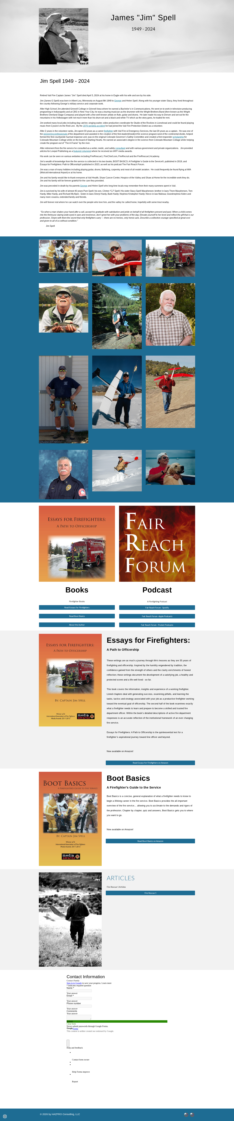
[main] (143, 15)
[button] (5, 1116)
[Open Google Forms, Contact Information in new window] (163, 976)
